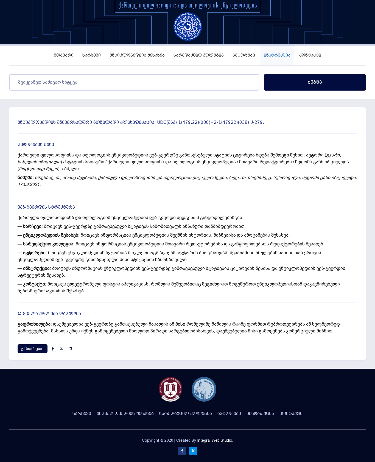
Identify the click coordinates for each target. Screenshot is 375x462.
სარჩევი (91, 55)
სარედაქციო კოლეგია (198, 55)
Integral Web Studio (214, 440)
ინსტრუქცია (277, 55)
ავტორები (244, 55)
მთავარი (64, 55)
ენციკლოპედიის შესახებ (137, 55)
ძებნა (315, 82)
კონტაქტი (310, 55)
